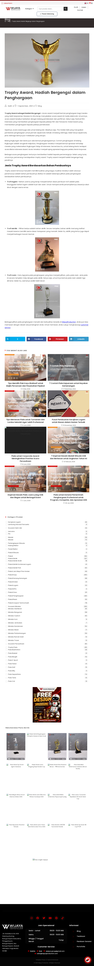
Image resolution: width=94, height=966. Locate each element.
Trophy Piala (12, 647)
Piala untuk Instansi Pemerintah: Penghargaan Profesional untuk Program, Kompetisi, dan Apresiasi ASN (68, 497)
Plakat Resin (12, 599)
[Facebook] (37, 918)
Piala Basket (12, 653)
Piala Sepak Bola (14, 674)
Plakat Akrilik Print (14, 568)
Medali (10, 537)
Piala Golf (11, 667)
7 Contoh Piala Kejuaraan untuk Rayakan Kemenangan (68, 384)
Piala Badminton (14, 650)
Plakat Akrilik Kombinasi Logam (19, 564)
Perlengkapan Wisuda (16, 543)
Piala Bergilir (12, 657)
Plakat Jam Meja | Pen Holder (19, 571)
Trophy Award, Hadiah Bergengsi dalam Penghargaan (28, 21)
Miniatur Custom (14, 616)
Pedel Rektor (13, 549)
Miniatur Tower (13, 640)
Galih (10, 106)
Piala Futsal (12, 664)
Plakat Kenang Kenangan (17, 578)
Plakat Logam (13, 585)
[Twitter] (43, 918)
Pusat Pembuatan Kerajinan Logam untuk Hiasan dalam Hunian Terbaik (68, 420)
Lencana (11, 531)
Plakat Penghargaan (16, 596)
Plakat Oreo (12, 592)
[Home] (5, 21)
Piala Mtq (11, 671)
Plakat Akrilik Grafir (15, 561)
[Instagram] (31, 918)
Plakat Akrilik (12, 558)
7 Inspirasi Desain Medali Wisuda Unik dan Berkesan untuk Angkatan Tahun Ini (68, 457)
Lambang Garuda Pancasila (18, 524)
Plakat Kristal (13, 582)
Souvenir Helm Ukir (15, 528)
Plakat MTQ (12, 589)
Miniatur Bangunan (15, 612)
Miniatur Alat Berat (15, 609)
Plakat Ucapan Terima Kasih (18, 603)
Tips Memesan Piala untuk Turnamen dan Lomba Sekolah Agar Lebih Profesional (25, 420)
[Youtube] (50, 918)
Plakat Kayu (12, 575)
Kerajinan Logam (14, 522)
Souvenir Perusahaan (16, 644)
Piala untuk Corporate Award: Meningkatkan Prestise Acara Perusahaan (25, 458)
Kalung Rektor (13, 545)
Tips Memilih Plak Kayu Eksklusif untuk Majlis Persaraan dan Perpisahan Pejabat (25, 384)
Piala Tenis (12, 678)
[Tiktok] (62, 918)
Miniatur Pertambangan (17, 633)
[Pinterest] (56, 918)
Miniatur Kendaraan (15, 626)
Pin (9, 534)
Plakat (10, 556)
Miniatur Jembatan (15, 623)
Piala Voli (11, 681)
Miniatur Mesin (13, 630)
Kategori (28, 9)
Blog (40, 106)
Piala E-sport (13, 660)
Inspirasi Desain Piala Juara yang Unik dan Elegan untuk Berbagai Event (25, 496)
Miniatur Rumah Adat (16, 637)
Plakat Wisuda (13, 552)
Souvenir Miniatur (14, 606)
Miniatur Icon (13, 619)
